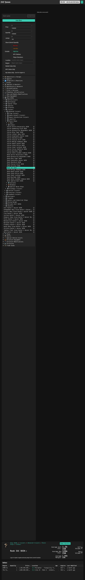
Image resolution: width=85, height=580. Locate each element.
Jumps (7, 38)
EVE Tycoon (5, 2)
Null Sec (15, 45)
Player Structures (18, 57)
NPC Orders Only (10, 69)
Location (7, 60)
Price (6, 27)
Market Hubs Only (10, 66)
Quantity (7, 32)
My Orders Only (9, 72)
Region (7, 63)
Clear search (31, 16)
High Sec (15, 51)
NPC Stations (17, 54)
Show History (65, 543)
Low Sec (15, 48)
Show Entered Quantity (11, 42)
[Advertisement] (42, 8)
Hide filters (19, 20)
